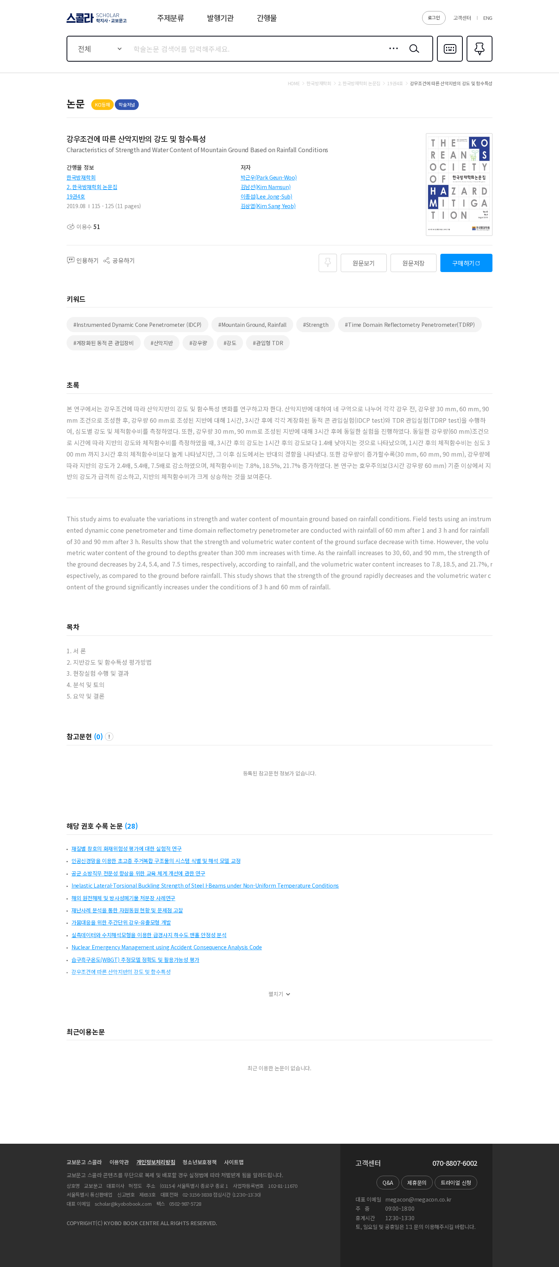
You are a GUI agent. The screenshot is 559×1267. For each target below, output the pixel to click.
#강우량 (198, 343)
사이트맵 (233, 1162)
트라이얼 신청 (456, 1182)
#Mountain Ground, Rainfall (252, 324)
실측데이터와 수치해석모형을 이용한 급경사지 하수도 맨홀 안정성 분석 (149, 935)
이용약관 (119, 1162)
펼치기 (275, 994)
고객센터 (462, 17)
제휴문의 (417, 1182)
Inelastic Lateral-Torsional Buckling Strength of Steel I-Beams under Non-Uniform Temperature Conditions (205, 885)
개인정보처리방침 (156, 1162)
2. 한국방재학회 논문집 (92, 187)
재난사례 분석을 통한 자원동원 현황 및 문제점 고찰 (127, 910)
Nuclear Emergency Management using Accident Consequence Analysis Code (166, 947)
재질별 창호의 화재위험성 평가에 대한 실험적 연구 (126, 848)
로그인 (434, 17)
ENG (487, 17)
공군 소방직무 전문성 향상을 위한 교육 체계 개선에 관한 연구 (138, 873)
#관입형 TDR (268, 343)
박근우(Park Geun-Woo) (269, 177)
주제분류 (170, 17)
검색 (413, 54)
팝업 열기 (109, 736)
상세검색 (391, 54)
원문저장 (413, 262)
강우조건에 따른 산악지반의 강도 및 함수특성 (120, 972)
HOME (294, 83)
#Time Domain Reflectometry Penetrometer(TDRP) (410, 324)
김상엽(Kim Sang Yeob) (268, 206)
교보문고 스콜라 (84, 1162)
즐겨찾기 (478, 61)
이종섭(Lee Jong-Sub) (266, 196)
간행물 (267, 17)
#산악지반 (162, 343)
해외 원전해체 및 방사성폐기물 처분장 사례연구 (123, 898)
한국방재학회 (81, 177)
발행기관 (220, 17)
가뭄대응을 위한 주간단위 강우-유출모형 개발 (121, 922)
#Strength (315, 324)
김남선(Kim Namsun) (266, 187)
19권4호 (76, 196)
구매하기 (463, 262)
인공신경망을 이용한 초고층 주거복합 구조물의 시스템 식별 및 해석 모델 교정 (155, 860)
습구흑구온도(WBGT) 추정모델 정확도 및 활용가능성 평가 (135, 959)
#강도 (230, 343)
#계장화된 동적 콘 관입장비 (103, 343)
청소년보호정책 (199, 1162)
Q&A (388, 1182)
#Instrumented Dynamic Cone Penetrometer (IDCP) (137, 324)
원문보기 (364, 262)
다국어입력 (450, 61)
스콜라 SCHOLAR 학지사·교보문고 (96, 22)
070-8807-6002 (454, 1163)
